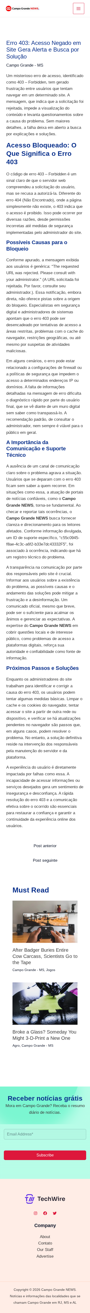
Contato (45, 1243)
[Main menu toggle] (78, 8)
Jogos (50, 970)
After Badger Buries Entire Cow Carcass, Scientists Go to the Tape (45, 956)
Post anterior (45, 846)
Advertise (45, 1256)
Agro (16, 1045)
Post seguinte (45, 860)
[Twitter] (55, 1213)
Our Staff (45, 1249)
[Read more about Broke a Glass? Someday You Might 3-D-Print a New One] (45, 1003)
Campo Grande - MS (24, 65)
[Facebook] (45, 1213)
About (45, 1236)
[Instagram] (35, 1213)
